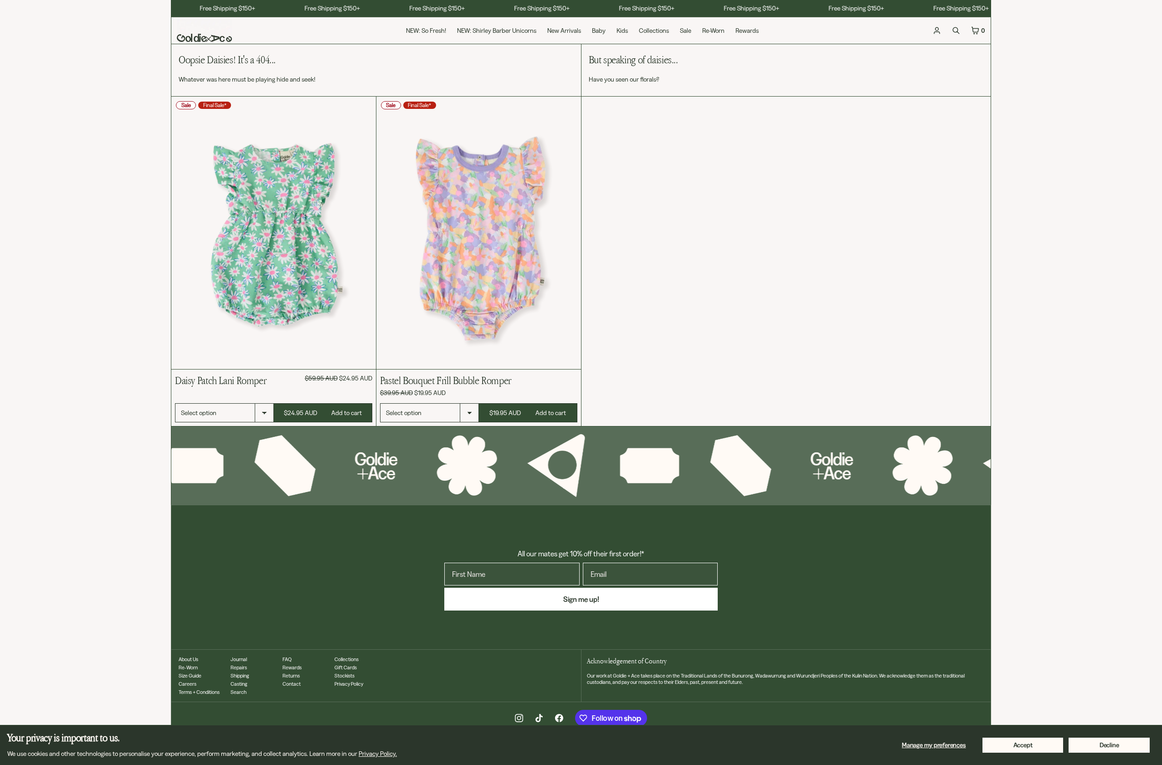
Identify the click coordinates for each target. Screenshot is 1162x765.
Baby (599, 30)
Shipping (240, 676)
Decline (1109, 745)
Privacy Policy (348, 684)
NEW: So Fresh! (426, 30)
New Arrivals (564, 30)
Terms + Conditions (199, 692)
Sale (685, 30)
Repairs (239, 667)
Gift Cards (345, 667)
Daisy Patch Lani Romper (220, 380)
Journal (239, 659)
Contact (292, 684)
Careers (187, 684)
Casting (239, 684)
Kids (622, 30)
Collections (654, 30)
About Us (188, 659)
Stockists (344, 676)
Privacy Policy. (378, 754)
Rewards (747, 30)
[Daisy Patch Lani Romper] (273, 233)
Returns (291, 676)
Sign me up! (581, 599)
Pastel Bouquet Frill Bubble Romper (445, 380)
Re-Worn (713, 30)
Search (239, 692)
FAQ (287, 659)
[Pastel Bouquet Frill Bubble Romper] (478, 233)
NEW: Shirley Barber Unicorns (496, 30)
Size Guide (190, 676)
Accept (1023, 745)
